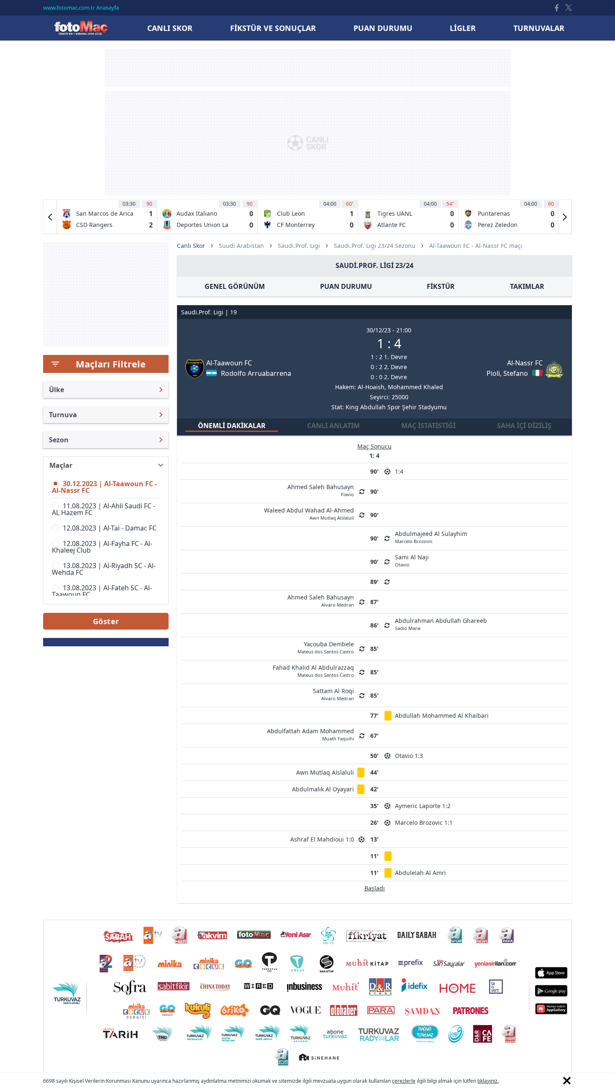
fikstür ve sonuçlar (273, 28)
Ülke (56, 389)
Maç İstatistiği (428, 425)
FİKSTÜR (441, 286)
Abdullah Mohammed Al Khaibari (442, 715)
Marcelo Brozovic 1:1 (424, 822)
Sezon (59, 439)
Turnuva (63, 414)
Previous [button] (50, 216)
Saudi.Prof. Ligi (299, 246)
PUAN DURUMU (346, 286)
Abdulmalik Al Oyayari (323, 789)
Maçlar (60, 465)
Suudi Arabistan (241, 246)
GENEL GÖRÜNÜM (235, 286)
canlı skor (169, 28)
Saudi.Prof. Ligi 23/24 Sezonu (374, 246)
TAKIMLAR (527, 286)
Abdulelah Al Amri (420, 873)
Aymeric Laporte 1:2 (423, 806)
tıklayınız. (488, 1080)
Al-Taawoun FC (229, 363)
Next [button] (564, 216)
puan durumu (383, 28)
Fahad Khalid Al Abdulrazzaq (313, 670)
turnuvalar (538, 28)
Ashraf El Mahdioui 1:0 (322, 839)
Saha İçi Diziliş (524, 425)
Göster (106, 621)
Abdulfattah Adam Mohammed (310, 734)
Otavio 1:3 (409, 756)
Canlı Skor (81, 28)
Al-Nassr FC (525, 363)
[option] (107, 216)
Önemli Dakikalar (232, 425)
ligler (463, 28)
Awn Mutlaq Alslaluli (325, 772)
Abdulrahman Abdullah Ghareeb (441, 623)
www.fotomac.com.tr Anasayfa (81, 7)
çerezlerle (403, 1080)
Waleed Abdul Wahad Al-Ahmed (309, 513)
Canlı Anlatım (333, 425)
